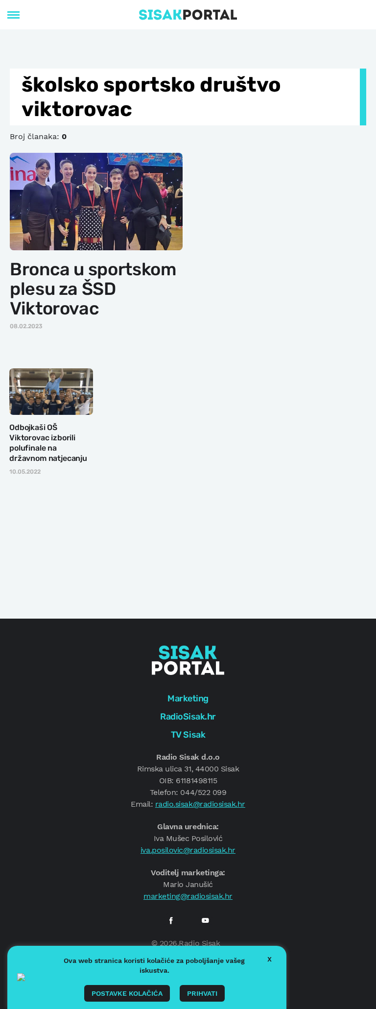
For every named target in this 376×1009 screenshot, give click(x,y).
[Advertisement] (285, 212)
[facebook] (171, 920)
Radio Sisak (199, 943)
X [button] (269, 959)
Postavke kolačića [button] (127, 993)
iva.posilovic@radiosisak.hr (188, 850)
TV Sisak (188, 734)
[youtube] (205, 920)
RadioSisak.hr (188, 716)
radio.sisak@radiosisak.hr (200, 804)
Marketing (188, 698)
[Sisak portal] (188, 15)
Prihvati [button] (202, 993)
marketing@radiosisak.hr (188, 896)
